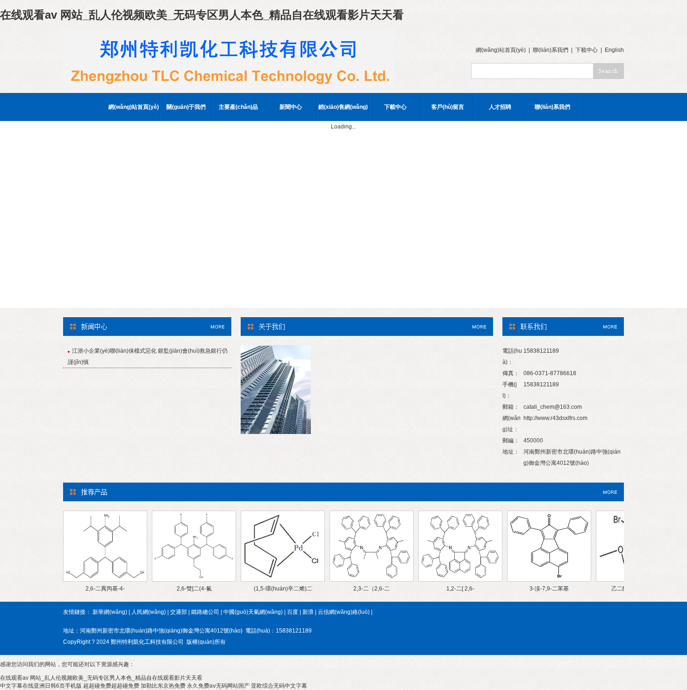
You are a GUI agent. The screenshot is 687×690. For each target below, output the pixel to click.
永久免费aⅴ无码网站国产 (218, 686)
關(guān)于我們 (186, 107)
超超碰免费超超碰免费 (111, 686)
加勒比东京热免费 (163, 686)
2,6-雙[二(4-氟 (194, 588)
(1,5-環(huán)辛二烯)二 (283, 588)
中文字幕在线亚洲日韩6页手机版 (41, 686)
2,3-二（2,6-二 (371, 588)
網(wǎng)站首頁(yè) (501, 50)
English (614, 50)
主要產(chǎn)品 (238, 107)
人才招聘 (500, 107)
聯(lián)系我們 (550, 50)
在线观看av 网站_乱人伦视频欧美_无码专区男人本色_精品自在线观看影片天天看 (202, 14)
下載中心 (586, 50)
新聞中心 (290, 107)
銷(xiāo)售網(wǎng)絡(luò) (343, 112)
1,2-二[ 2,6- (460, 588)
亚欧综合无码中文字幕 (279, 686)
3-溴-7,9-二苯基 (549, 588)
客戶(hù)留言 (447, 107)
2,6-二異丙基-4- (105, 588)
